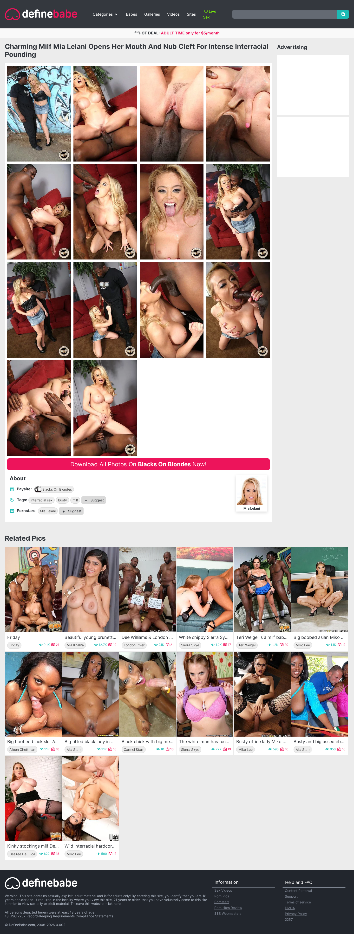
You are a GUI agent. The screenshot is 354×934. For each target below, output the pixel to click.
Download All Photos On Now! (138, 464)
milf (75, 500)
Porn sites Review (228, 908)
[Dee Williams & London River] (147, 589)
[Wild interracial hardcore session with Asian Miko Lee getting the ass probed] (90, 798)
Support (291, 896)
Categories (103, 14)
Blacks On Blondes (57, 489)
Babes (131, 14)
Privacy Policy (296, 914)
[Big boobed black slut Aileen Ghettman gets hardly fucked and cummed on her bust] (33, 694)
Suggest (97, 500)
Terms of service (298, 902)
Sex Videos (223, 890)
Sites (191, 14)
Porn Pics (221, 896)
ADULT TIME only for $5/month (190, 33)
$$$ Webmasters (227, 913)
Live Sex (209, 14)
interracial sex (41, 500)
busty (62, 500)
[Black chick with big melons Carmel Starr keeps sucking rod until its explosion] (147, 694)
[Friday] (33, 589)
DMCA (290, 908)
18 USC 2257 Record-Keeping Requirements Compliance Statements (59, 916)
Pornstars (221, 902)
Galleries (152, 14)
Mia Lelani (48, 511)
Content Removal (298, 891)
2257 (289, 919)
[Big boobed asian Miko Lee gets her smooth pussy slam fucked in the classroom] (319, 589)
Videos (173, 14)
